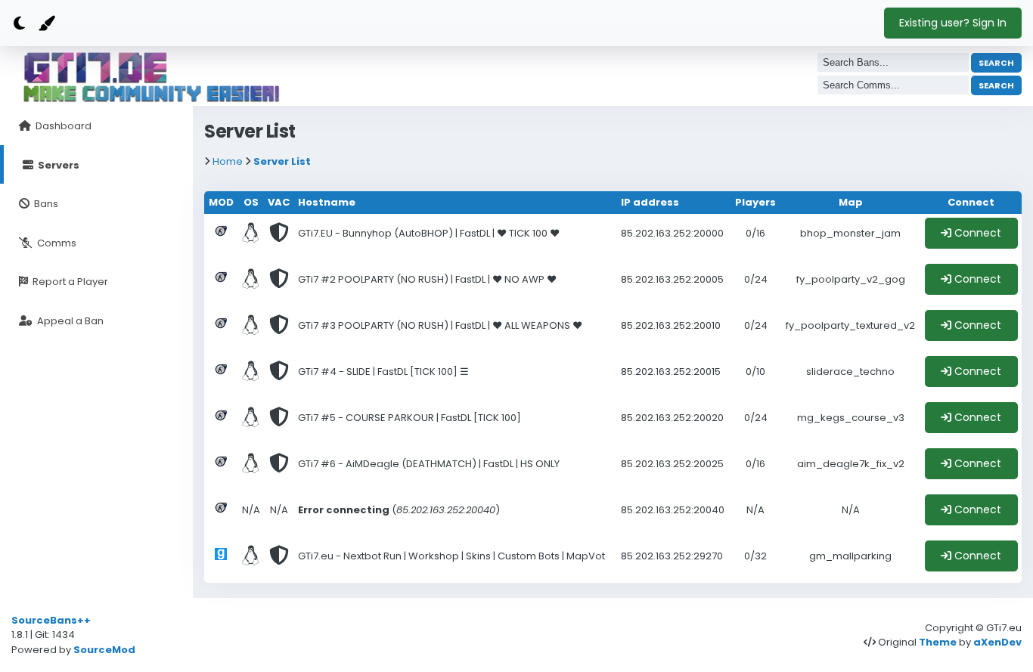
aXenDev (997, 642)
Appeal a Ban (69, 321)
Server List (282, 161)
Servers (57, 165)
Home (227, 161)
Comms (55, 243)
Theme (938, 642)
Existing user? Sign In (953, 22)
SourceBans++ (51, 620)
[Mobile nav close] (770, 17)
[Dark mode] (18, 24)
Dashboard (62, 126)
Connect (976, 232)
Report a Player (69, 281)
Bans (45, 204)
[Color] (45, 24)
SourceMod (104, 650)
